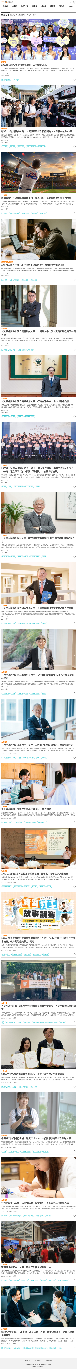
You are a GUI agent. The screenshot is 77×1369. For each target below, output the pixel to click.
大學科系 (20, 350)
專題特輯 (34, 6)
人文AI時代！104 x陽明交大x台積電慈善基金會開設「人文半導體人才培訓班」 (38, 1008)
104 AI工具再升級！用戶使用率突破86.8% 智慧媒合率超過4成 (32, 265)
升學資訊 (4, 1216)
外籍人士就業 (6, 1087)
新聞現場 (61, 6)
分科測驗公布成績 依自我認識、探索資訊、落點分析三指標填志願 (35, 1203)
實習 (3, 954)
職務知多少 (43, 213)
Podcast (70, 6)
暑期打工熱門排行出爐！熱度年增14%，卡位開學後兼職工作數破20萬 (36, 1138)
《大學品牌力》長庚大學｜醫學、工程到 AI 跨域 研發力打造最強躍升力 (37, 745)
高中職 (3, 61)
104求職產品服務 (7, 261)
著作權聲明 (48, 1361)
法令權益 (52, 6)
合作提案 (37, 1361)
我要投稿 (27, 1361)
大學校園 (4, 328)
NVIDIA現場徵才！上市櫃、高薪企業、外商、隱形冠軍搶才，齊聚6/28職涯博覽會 (37, 1333)
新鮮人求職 (41, 146)
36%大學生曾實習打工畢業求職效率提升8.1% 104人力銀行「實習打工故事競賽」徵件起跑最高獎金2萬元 (38, 940)
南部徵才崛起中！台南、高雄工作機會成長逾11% (26, 1267)
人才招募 (4, 146)
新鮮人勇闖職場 (6, 80)
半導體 (8, 1022)
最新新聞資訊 (25, 213)
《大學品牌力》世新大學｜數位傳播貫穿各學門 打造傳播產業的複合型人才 (38, 540)
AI (2, 1022)
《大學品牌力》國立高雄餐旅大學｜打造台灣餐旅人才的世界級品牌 (35, 401)
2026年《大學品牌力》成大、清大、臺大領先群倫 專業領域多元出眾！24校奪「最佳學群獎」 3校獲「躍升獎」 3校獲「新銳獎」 (37, 470)
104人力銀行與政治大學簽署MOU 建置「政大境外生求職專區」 (34, 1074)
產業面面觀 (46, 1022)
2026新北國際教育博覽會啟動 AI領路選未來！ (25, 65)
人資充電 (43, 6)
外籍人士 (4, 1071)
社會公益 (4, 870)
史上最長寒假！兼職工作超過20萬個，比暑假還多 (26, 809)
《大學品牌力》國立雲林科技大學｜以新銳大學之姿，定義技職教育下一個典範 (38, 333)
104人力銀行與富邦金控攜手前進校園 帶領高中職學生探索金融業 (34, 873)
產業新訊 (5, 6)
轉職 (66, 1280)
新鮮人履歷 (25, 280)
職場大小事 (24, 6)
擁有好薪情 (21, 146)
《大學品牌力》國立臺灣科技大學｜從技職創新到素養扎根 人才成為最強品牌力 (37, 676)
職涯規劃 (42, 886)
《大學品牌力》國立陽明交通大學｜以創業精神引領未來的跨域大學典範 (37, 608)
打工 (22, 822)
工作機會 (12, 146)
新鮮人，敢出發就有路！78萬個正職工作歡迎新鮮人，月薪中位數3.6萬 (36, 131)
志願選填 (19, 1216)
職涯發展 (34, 886)
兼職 (3, 822)
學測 (10, 487)
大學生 (13, 350)
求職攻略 (14, 6)
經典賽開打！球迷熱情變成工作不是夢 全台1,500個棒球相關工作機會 (36, 198)
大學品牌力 (5, 350)
